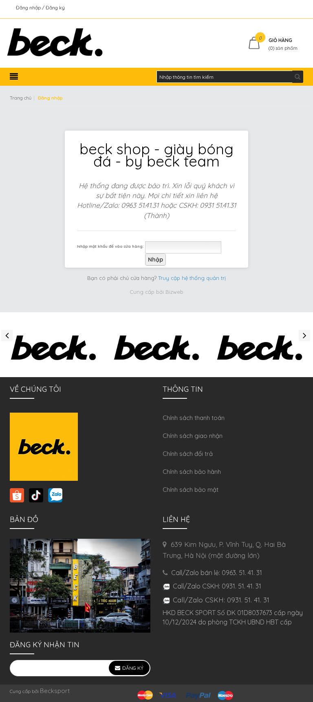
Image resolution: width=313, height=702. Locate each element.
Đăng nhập (29, 7)
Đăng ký (55, 7)
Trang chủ (20, 98)
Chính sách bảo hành (192, 471)
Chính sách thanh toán (194, 418)
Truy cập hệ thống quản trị (192, 278)
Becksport (55, 691)
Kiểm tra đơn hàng (282, 7)
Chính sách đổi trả (188, 454)
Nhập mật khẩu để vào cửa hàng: (110, 246)
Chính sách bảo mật (190, 489)
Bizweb (174, 292)
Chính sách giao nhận (193, 436)
